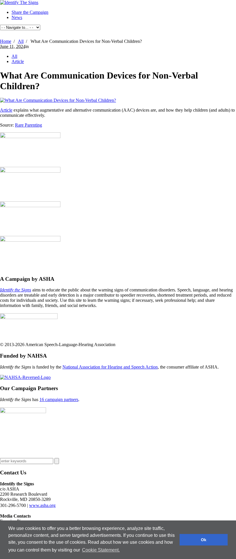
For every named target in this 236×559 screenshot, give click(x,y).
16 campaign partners (58, 399)
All (21, 41)
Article (18, 61)
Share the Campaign (30, 12)
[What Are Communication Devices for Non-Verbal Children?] (58, 100)
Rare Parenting (28, 125)
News (17, 17)
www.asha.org (42, 505)
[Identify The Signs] (19, 2)
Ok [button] (203, 539)
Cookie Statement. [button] (101, 549)
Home (5, 41)
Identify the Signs (15, 289)
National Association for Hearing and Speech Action (110, 367)
